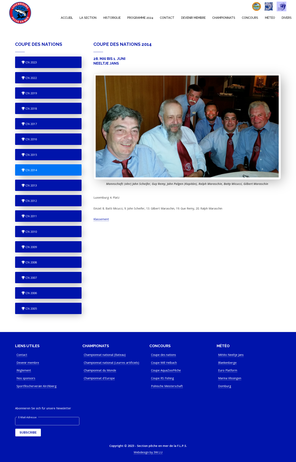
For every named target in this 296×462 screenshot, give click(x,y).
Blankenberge (227, 362)
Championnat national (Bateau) (105, 355)
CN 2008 (31, 262)
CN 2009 (31, 247)
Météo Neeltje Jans (231, 355)
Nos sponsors (26, 378)
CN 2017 (31, 124)
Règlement (24, 370)
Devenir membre (193, 17)
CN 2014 (31, 170)
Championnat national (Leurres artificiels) (111, 362)
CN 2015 (31, 155)
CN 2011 (31, 216)
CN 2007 (31, 278)
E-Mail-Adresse (27, 417)
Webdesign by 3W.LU (148, 452)
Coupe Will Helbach (164, 362)
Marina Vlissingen (229, 378)
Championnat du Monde (100, 370)
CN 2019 (31, 93)
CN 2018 (31, 108)
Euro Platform (227, 370)
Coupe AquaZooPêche (166, 370)
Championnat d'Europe (99, 378)
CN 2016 (31, 139)
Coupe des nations (163, 355)
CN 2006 (31, 293)
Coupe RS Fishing (162, 378)
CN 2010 (31, 231)
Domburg (224, 386)
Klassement (101, 219)
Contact (167, 17)
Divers (287, 17)
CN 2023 (31, 62)
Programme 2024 (140, 17)
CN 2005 (31, 308)
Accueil (67, 17)
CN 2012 (31, 201)
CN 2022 (31, 78)
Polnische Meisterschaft (167, 386)
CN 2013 (31, 185)
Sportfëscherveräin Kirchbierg (37, 386)
